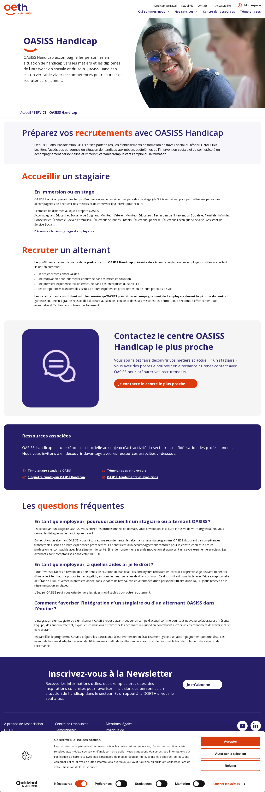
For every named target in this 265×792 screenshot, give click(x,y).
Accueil (25, 112)
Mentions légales (119, 724)
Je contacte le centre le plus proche (151, 383)
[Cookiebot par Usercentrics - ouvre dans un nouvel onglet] (27, 784)
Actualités (187, 5)
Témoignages (250, 11)
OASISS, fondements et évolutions (132, 477)
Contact (202, 5)
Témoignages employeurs (126, 470)
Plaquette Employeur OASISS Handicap (56, 477)
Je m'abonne (198, 684)
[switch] (121, 783)
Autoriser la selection (230, 753)
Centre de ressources (219, 11)
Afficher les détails (226, 784)
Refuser (230, 765)
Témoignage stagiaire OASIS (49, 470)
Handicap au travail (165, 5)
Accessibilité (223, 5)
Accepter (230, 741)
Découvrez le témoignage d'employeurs (64, 231)
